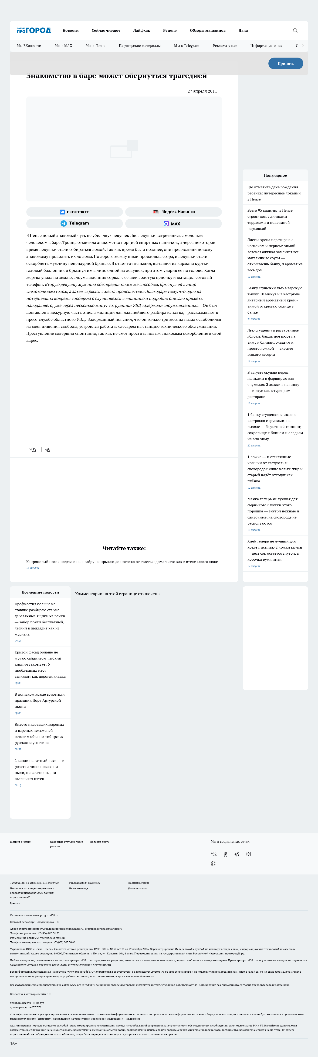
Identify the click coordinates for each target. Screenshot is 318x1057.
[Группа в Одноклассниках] (225, 854)
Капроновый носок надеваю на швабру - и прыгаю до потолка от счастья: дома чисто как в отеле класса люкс (122, 564)
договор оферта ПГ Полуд (27, 1003)
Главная (15, 903)
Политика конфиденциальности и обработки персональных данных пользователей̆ (32, 893)
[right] (303, 46)
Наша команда (78, 888)
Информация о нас (266, 45)
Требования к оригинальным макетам (34, 882)
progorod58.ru (80, 960)
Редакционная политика (84, 882)
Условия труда (137, 888)
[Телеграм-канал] (74, 223)
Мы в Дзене (95, 45)
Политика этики (138, 882)
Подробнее (133, 1018)
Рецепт (170, 30)
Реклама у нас (225, 45)
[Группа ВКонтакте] (74, 212)
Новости (71, 30)
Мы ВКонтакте (29, 45)
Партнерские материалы (140, 45)
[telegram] (49, 449)
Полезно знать (99, 841)
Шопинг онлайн (20, 841)
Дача (243, 30)
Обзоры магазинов (208, 30)
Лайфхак (141, 30)
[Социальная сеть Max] (173, 223)
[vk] (33, 449)
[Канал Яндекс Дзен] (248, 854)
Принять (286, 63)
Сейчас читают (106, 30)
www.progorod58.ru (45, 915)
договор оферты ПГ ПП (25, 1007)
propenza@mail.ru (71, 928)
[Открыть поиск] (295, 30)
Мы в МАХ (63, 45)
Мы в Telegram (186, 45)
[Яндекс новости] (173, 212)
